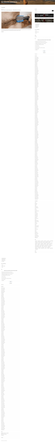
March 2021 (36, 105)
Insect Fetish (36, 216)
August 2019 (36, 125)
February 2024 (2, 298)
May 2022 (36, 90)
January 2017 (36, 158)
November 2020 (36, 109)
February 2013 (36, 172)
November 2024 (36, 58)
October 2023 (36, 72)
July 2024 (36, 62)
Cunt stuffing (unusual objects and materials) (39, 44)
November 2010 (2, 426)
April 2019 (2, 360)
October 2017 (2, 379)
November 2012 (36, 175)
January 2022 (36, 94)
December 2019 (36, 121)
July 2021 (2, 331)
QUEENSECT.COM (37, 25)
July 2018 (36, 139)
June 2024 (2, 294)
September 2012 (36, 176)
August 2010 (2, 429)
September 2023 (36, 73)
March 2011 (36, 191)
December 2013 (36, 170)
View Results (44, 52)
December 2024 (36, 57)
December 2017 (2, 377)
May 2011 (36, 189)
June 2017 (36, 153)
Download (2, 31)
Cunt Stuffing (36, 207)
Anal (35, 202)
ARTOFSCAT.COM (37, 26)
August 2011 (36, 186)
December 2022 (2, 313)
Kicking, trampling (3, 279)
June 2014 (2, 395)
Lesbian (35, 217)
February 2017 (36, 157)
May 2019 (2, 359)
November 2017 (2, 378)
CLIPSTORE (36, 27)
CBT (35, 205)
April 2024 (2, 296)
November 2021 (2, 327)
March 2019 (2, 361)
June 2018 (36, 140)
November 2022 (2, 314)
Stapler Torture (36, 233)
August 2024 (36, 61)
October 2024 (36, 59)
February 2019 (2, 362)
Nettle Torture (36, 218)
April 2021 (36, 104)
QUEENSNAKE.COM (37, 24)
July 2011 (35, 187)
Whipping (36, 237)
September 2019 (36, 124)
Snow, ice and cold (37, 45)
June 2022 (36, 89)
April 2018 (36, 142)
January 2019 (2, 363)
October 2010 (2, 427)
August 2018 (36, 138)
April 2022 (36, 91)
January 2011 (2, 424)
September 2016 (36, 159)
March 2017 (36, 156)
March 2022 (36, 92)
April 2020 (2, 347)
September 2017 (2, 380)
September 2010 (2, 428)
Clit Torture (36, 206)
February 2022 (36, 93)
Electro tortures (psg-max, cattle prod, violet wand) (40, 47)
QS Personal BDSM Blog (9, 2)
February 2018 (2, 375)
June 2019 (36, 127)
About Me (36, 36)
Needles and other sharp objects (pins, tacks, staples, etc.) (40, 41)
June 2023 (36, 76)
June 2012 (2, 408)
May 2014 (2, 396)
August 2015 (36, 160)
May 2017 (36, 154)
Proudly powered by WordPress (4, 440)
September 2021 (2, 329)
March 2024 (2, 297)
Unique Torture (36, 236)
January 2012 (2, 411)
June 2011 (36, 188)
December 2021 (36, 95)
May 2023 (36, 77)
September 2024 (36, 60)
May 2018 (36, 141)
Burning (35, 203)
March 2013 (36, 171)
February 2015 (2, 394)
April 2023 (36, 78)
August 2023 (36, 74)
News (35, 219)
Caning (35, 204)
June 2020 (2, 345)
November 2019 (36, 122)
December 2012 (36, 174)
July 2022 (36, 88)
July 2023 (36, 75)
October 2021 (2, 328)
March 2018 (36, 143)
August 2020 (2, 343)
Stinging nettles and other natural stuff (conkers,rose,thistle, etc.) (41, 42)
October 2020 (36, 110)
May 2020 (2, 346)
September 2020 (36, 111)
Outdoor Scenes (36, 221)
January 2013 (36, 173)
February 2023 (2, 311)
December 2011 (2, 412)
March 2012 (2, 410)
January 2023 (2, 312)
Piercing (35, 223)
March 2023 (2, 310)
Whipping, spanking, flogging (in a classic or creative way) (40, 43)
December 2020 (36, 108)
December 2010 (2, 425)
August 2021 (2, 330)
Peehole (35, 222)
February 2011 (36, 192)
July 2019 (36, 126)
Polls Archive (2, 284)
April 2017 (36, 155)
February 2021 (36, 106)
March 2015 (2, 393)
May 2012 (2, 409)
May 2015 (2, 392)
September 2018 (36, 137)
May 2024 (2, 295)
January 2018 (2, 376)
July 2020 (2, 344)
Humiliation (3, 280)
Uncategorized (36, 235)
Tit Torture (36, 234)
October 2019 (36, 123)
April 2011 (36, 190)
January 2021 (36, 107)
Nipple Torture (36, 220)
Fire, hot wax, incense (37, 46)
